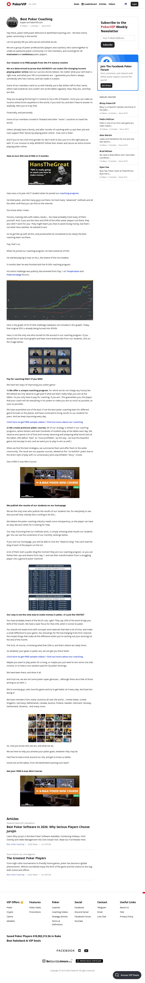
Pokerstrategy (14, 275)
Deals (76, 4)
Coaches (56, 908)
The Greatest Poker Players (26, 859)
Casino (10, 917)
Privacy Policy (126, 917)
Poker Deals (35, 908)
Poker (9, 908)
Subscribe (107, 44)
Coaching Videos (60, 912)
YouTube (79, 921)
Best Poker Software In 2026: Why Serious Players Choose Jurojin (48, 829)
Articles (102, 4)
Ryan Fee (104, 167)
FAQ (122, 912)
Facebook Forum (83, 917)
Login (134, 4)
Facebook (79, 908)
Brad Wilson (106, 151)
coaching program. (69, 193)
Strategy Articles (60, 917)
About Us (124, 908)
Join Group (106, 85)
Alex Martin (106, 135)
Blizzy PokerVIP (108, 103)
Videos (112, 4)
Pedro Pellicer (107, 119)
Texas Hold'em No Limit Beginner (21, 854)
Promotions (35, 912)
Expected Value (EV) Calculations (21, 823)
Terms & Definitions (57, 923)
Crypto (10, 912)
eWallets (11, 921)
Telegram (101, 908)
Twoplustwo (73, 271)
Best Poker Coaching (15, 844)
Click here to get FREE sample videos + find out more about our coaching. (45, 422)
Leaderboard (90, 4)
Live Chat (101, 917)
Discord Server (82, 912)
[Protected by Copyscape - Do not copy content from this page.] (89, 961)
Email (100, 912)
